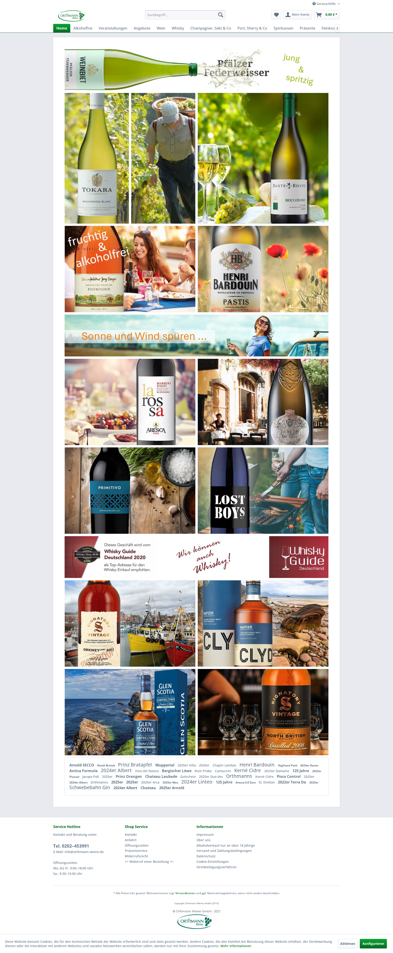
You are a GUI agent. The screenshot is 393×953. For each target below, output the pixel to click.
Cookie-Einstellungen (212, 861)
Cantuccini (223, 771)
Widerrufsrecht (136, 856)
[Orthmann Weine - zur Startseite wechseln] (88, 16)
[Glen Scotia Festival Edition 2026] (155, 712)
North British (106, 765)
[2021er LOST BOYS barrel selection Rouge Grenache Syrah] (231, 490)
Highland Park (288, 765)
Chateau (149, 787)
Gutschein (188, 776)
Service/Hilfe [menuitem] (326, 4)
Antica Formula (83, 770)
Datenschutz (206, 856)
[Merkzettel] (276, 14)
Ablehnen (347, 943)
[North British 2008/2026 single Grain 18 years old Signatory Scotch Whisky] (289, 712)
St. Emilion (267, 782)
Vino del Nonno (147, 771)
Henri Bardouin (257, 764)
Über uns (203, 840)
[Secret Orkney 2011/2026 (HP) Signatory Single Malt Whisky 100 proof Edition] (103, 623)
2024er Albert (117, 770)
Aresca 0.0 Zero (246, 782)
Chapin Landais (225, 765)
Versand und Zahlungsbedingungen (224, 850)
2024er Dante (309, 765)
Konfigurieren (373, 943)
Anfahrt (130, 840)
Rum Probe (204, 771)
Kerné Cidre (248, 770)
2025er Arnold (171, 787)
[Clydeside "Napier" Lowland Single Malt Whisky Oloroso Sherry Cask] (241, 623)
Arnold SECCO (82, 765)
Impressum (205, 834)
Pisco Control (289, 776)
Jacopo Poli (91, 776)
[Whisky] (196, 557)
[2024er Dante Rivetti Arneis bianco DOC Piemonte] (285, 158)
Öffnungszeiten (137, 845)
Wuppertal (165, 765)
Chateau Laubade (161, 776)
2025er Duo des (211, 776)
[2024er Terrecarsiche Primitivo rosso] (108, 490)
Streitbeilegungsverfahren (216, 867)
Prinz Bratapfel (135, 764)
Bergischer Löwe (177, 770)
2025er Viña (187, 765)
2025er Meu (171, 782)
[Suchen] (220, 14)
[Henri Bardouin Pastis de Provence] (251, 269)
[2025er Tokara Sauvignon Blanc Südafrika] (96, 154)
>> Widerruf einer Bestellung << (149, 861)
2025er (204, 765)
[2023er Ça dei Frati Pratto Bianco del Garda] (287, 402)
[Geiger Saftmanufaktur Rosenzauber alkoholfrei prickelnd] (101, 269)
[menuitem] (185, 14)
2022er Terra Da (292, 782)
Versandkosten (185, 893)
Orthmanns (239, 776)
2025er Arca (150, 782)
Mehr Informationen (235, 946)
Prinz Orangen (129, 776)
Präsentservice (136, 850)
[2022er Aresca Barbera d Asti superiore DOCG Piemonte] (156, 402)
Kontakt (131, 834)
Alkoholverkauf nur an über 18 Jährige (225, 845)
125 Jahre (301, 770)
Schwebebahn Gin (90, 787)
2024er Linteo (197, 781)
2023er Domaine (277, 771)
